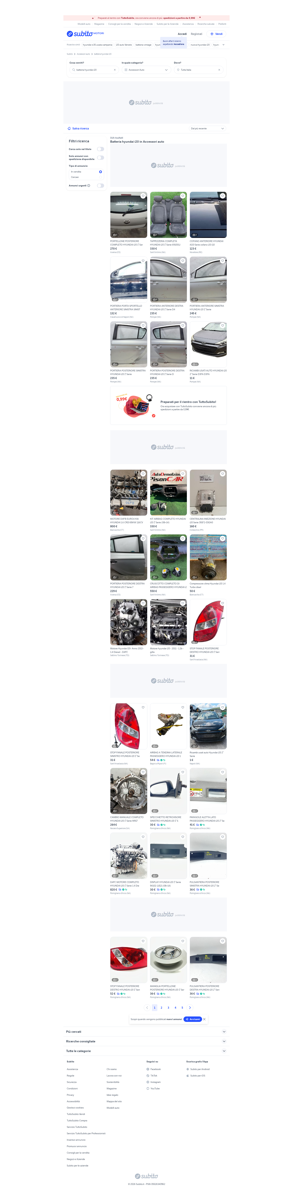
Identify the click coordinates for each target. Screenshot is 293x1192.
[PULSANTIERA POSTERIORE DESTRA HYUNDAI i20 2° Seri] (208, 968)
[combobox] (94, 70)
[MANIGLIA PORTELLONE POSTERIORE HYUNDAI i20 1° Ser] (168, 968)
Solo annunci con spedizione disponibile (81, 158)
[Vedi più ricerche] (223, 44)
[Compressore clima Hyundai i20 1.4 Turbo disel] (208, 565)
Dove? (177, 62)
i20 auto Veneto (124, 44)
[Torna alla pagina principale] (86, 34)
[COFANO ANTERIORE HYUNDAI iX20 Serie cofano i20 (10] (208, 223)
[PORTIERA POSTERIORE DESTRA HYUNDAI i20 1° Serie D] (168, 352)
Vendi (219, 34)
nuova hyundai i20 (200, 44)
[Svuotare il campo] (114, 70)
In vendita (76, 171)
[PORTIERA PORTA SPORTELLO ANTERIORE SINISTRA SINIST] (128, 288)
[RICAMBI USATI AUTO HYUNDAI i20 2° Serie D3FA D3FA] (208, 352)
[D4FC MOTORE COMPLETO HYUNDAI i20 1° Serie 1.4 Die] (128, 864)
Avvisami (195, 1019)
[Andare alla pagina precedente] (147, 1007)
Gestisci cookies (75, 1107)
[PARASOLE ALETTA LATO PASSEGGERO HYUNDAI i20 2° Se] (208, 799)
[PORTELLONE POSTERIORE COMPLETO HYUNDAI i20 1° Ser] (128, 223)
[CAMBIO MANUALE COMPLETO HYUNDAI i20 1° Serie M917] (128, 799)
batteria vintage (143, 44)
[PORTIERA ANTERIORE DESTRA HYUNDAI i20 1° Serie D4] (168, 288)
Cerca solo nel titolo (80, 149)
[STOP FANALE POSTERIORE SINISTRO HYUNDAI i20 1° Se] (128, 734)
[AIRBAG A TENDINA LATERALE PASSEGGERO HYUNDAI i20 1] (168, 734)
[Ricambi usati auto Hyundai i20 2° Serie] (208, 734)
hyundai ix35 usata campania (97, 44)
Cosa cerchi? (77, 62)
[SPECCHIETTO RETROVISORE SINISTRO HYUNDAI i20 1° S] (168, 799)
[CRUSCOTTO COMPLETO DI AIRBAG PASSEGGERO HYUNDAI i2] (168, 565)
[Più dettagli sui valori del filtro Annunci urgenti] (88, 185)
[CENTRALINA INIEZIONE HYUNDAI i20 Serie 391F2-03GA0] (208, 501)
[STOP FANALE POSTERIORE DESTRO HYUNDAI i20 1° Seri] (208, 630)
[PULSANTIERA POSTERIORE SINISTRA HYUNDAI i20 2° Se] (208, 864)
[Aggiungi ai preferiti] (143, 196)
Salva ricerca (80, 128)
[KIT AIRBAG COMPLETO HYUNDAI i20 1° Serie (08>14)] (168, 501)
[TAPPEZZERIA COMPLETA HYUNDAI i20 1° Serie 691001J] (168, 223)
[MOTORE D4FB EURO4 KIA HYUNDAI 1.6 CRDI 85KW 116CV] (128, 501)
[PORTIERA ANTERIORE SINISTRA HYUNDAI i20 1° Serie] (208, 288)
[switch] (100, 149)
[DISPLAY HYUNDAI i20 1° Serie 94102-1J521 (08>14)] (168, 864)
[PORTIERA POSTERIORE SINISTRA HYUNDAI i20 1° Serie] (128, 352)
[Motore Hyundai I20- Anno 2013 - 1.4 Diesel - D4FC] (128, 630)
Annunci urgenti (77, 185)
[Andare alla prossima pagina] (190, 1007)
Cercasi (75, 177)
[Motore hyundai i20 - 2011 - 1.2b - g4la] (168, 630)
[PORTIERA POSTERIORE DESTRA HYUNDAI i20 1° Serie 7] (128, 565)
